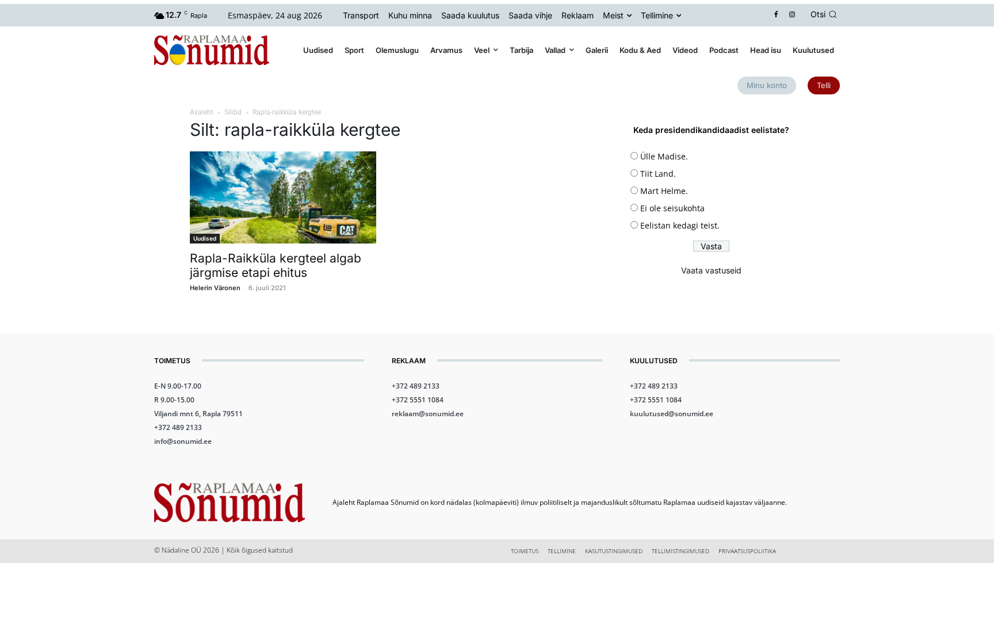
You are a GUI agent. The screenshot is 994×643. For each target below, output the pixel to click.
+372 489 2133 (178, 427)
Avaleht (201, 112)
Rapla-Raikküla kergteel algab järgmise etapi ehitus (275, 265)
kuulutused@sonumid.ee (671, 413)
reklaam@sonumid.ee (428, 413)
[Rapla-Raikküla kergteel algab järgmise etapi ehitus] (283, 197)
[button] (825, 14)
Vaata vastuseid (711, 270)
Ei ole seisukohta (672, 208)
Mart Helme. (664, 190)
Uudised (204, 238)
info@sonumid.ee (183, 441)
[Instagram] (792, 15)
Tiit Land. (658, 173)
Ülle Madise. (664, 156)
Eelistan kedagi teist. (680, 225)
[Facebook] (776, 15)
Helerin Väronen (215, 288)
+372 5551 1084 (418, 400)
